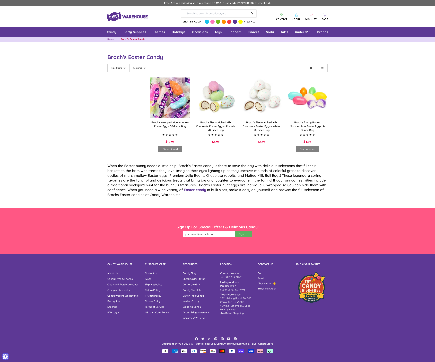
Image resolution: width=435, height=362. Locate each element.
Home (110, 39)
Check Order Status (194, 278)
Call (260, 273)
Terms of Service (154, 306)
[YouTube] (228, 338)
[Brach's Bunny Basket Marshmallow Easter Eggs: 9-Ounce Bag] (307, 97)
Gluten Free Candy (193, 295)
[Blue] (207, 22)
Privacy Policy (153, 295)
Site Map (112, 306)
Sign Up (243, 234)
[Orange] (224, 22)
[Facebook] (196, 338)
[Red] (229, 22)
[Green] (218, 22)
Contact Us (151, 273)
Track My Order (267, 288)
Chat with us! (265, 283)
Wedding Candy (192, 306)
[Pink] (212, 22)
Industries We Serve (194, 318)
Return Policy (152, 290)
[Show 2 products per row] (311, 68)
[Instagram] (222, 338)
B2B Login (113, 312)
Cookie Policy (152, 301)
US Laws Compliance (157, 312)
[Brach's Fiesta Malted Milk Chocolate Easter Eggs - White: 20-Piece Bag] (261, 97)
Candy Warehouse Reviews (122, 295)
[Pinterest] (215, 338)
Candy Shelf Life (192, 290)
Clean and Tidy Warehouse (122, 284)
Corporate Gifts (192, 284)
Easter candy (195, 189)
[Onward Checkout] (311, 287)
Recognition (114, 301)
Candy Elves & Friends (120, 278)
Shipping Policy (153, 284)
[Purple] (235, 22)
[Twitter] (202, 338)
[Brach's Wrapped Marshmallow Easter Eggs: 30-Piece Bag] (170, 97)
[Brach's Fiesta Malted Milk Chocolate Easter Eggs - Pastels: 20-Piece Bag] (216, 97)
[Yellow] (240, 22)
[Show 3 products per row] (317, 68)
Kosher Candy (191, 301)
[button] (111, 32)
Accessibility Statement (196, 312)
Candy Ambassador (118, 290)
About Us (112, 273)
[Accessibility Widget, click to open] (5, 356)
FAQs (148, 278)
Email (261, 278)
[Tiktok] (209, 338)
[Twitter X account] (235, 338)
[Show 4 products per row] (323, 68)
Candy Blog (189, 273)
